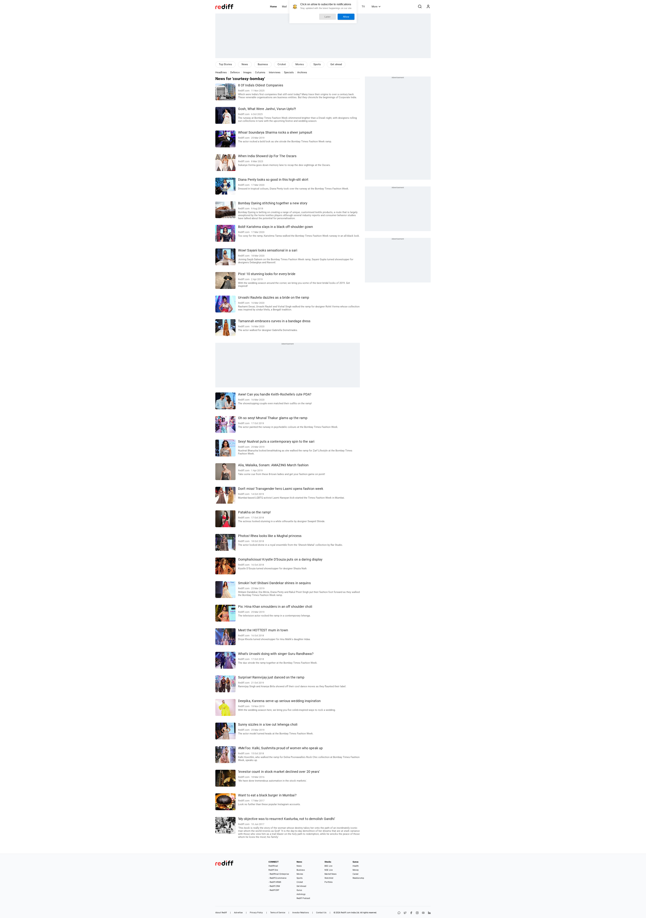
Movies (299, 64)
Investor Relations (300, 912)
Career (356, 874)
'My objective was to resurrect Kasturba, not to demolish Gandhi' (286, 819)
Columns (260, 72)
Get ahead (336, 64)
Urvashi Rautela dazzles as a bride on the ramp (273, 297)
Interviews (274, 72)
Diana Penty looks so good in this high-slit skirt (273, 180)
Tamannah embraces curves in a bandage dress (274, 321)
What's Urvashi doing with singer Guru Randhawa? (275, 654)
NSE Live (329, 870)
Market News (330, 874)
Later (328, 16)
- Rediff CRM (274, 886)
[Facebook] (411, 913)
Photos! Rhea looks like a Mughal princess (269, 536)
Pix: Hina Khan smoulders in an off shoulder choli (275, 607)
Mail (284, 6)
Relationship (358, 878)
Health (356, 866)
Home (273, 6)
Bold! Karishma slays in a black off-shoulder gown (275, 227)
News (245, 64)
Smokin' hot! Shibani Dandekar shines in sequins (274, 583)
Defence (235, 72)
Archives (302, 72)
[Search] (419, 6)
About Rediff (221, 912)
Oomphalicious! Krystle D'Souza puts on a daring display (280, 559)
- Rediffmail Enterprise (278, 874)
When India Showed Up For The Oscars (267, 156)
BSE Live (328, 866)
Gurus (299, 890)
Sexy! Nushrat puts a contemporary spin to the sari (276, 442)
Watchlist (329, 878)
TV (363, 6)
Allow (346, 16)
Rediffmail (273, 866)
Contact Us (321, 912)
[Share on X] (405, 913)
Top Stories (225, 64)
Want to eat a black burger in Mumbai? (267, 795)
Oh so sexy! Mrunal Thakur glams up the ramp (272, 418)
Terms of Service (277, 912)
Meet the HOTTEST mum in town (263, 630)
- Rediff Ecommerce (277, 878)
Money (356, 870)
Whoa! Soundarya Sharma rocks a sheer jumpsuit (275, 132)
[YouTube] (423, 913)
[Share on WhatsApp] (399, 913)
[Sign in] (428, 6)
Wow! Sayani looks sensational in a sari (267, 250)
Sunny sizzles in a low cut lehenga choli (267, 724)
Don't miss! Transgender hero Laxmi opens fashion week (280, 489)
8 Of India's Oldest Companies (260, 85)
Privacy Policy (256, 912)
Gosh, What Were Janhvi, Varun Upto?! (267, 109)
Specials (289, 72)
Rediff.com (346, 912)
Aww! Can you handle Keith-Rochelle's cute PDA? (274, 394)
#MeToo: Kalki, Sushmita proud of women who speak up (280, 748)
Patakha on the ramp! (254, 512)
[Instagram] (417, 913)
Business (263, 64)
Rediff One (273, 870)
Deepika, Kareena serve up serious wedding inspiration (279, 701)
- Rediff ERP (273, 890)
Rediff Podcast (303, 898)
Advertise (238, 912)
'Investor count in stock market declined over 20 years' (279, 772)
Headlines (221, 72)
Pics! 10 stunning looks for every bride (266, 274)
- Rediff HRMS (274, 882)
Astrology (301, 894)
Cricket (282, 64)
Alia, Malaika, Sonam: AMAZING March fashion (273, 465)
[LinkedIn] (429, 913)
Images (247, 72)
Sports (317, 64)
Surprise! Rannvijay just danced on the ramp (271, 677)
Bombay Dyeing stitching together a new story (272, 203)
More (375, 6)
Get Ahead (301, 886)
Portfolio (329, 882)
